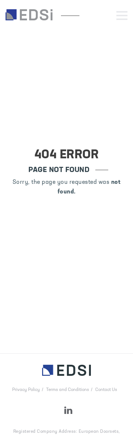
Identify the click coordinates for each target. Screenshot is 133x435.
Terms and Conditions (67, 390)
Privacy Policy (26, 390)
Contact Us (106, 390)
